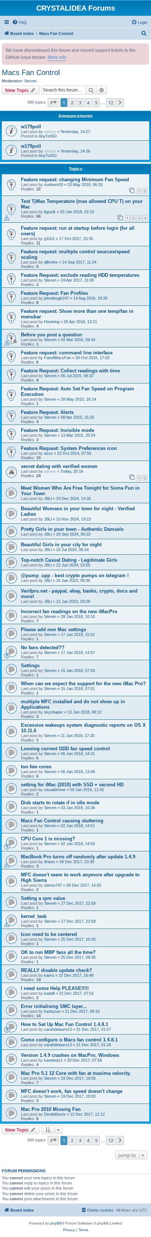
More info (57, 57)
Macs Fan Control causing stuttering (62, 820)
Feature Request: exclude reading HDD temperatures (80, 275)
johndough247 (56, 298)
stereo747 (53, 885)
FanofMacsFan (57, 357)
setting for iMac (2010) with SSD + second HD (72, 784)
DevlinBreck (55, 1114)
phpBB (56, 1223)
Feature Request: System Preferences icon (69, 448)
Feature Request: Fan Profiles (54, 293)
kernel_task (34, 916)
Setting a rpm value (43, 898)
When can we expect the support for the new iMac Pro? (83, 683)
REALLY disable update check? (56, 970)
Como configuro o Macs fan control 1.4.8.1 (69, 1040)
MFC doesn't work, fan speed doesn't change (71, 1091)
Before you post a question (51, 334)
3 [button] (80, 102)
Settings (30, 665)
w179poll (31, 126)
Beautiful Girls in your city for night (61, 544)
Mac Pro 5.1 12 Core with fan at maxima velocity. (76, 1073)
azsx (48, 453)
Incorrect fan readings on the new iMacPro (69, 611)
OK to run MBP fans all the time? (58, 952)
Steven (30, 81)
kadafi (49, 993)
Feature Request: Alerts (47, 412)
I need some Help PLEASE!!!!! (55, 988)
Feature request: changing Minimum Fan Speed (75, 179)
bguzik (50, 212)
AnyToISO (47, 136)
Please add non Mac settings (53, 629)
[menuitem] (19, 22)
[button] (53, 102)
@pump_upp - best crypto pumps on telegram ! (75, 575)
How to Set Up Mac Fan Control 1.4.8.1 (64, 1024)
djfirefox (51, 262)
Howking (51, 321)
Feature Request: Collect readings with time (70, 370)
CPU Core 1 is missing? (48, 838)
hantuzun (52, 1011)
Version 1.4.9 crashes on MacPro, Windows (70, 1055)
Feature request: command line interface (67, 352)
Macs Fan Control (31, 72)
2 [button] (72, 102)
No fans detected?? (43, 647)
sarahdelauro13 (58, 1029)
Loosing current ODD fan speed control (65, 748)
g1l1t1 (49, 238)
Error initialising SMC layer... (54, 1006)
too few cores (36, 766)
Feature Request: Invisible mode (57, 430)
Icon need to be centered (49, 934)
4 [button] (88, 102)
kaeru (49, 975)
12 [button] (110, 102)
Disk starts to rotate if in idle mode (60, 802)
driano (49, 861)
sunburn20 (53, 184)
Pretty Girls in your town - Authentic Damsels (72, 529)
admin (50, 131)
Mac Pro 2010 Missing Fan (51, 1109)
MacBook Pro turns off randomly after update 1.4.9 (78, 856)
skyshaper (53, 712)
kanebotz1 (53, 1060)
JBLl (48, 498)
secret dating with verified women (59, 466)
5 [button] (96, 102)
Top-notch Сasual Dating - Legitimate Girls (69, 560)
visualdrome (55, 789)
